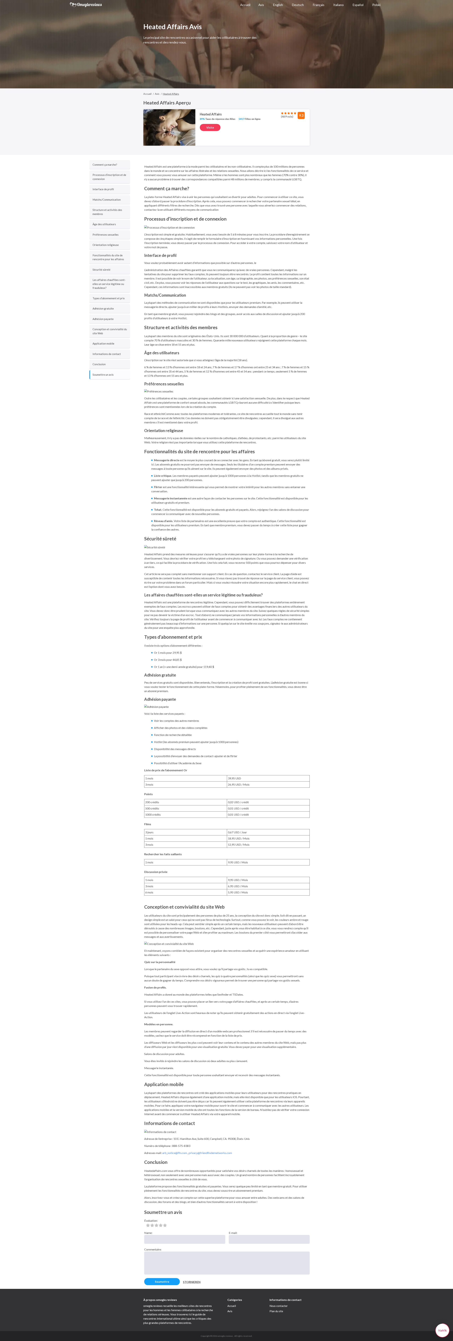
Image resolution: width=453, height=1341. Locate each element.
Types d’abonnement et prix (109, 298)
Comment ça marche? (105, 164)
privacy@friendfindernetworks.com (210, 1153)
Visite (210, 127)
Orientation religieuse (106, 244)
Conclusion (99, 364)
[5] (165, 1225)
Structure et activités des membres (107, 211)
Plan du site (276, 1311)
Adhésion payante (103, 318)
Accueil (231, 1305)
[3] (156, 1225)
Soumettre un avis (103, 374)
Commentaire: (153, 1249)
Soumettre (162, 1281)
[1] (148, 1225)
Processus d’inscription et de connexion (109, 176)
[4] (161, 1225)
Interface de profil (103, 189)
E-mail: (233, 1232)
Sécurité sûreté (101, 269)
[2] (152, 1225)
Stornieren (191, 1282)
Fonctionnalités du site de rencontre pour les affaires (108, 257)
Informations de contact (107, 353)
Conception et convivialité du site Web (110, 331)
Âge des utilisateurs (104, 224)
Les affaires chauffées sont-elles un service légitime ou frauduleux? (109, 283)
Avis (229, 1311)
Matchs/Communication (107, 199)
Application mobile (103, 343)
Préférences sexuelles (106, 234)
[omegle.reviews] (86, 5)
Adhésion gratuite (103, 308)
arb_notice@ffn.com (174, 1153)
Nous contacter (278, 1305)
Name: (148, 1232)
